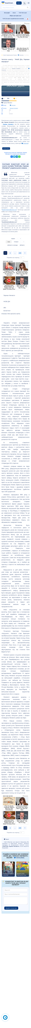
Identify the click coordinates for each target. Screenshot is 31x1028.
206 (20, 253)
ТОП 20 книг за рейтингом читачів (13, 18)
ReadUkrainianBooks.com (9, 209)
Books (9, 3)
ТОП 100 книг (23, 12)
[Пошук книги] (27, 7)
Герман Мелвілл (16, 68)
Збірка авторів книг (15, 15)
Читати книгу (6, 148)
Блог (14, 12)
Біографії (7, 12)
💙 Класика (12, 105)
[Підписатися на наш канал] (27, 19)
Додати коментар (11, 908)
